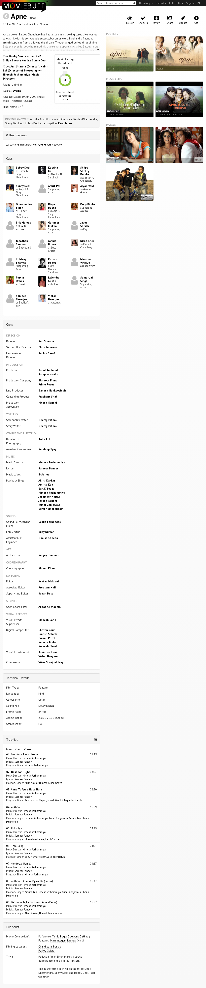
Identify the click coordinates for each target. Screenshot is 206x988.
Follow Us (175, 3)
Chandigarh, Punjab (49, 946)
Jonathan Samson (22, 242)
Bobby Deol (16, 56)
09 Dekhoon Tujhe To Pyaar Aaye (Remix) (31, 902)
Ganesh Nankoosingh (52, 390)
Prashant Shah (48, 396)
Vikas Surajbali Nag (51, 662)
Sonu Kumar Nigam (50, 509)
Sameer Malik (47, 642)
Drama (17, 90)
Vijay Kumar (46, 532)
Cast (9, 158)
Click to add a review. (46, 145)
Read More (65, 123)
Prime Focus (46, 384)
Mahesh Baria (47, 620)
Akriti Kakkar (46, 480)
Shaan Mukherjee (34, 839)
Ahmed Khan (46, 568)
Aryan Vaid (87, 186)
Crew (9, 324)
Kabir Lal (44, 439)
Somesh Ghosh (48, 646)
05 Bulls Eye (14, 828)
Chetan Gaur (46, 630)
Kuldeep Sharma (21, 260)
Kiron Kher (87, 241)
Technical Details (17, 678)
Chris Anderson (48, 347)
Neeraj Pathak (47, 420)
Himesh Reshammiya (51, 462)
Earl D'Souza (46, 488)
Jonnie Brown (52, 242)
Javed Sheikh (84, 224)
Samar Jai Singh (86, 279)
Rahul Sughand (48, 370)
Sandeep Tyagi (47, 449)
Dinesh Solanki (48, 634)
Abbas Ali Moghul (49, 607)
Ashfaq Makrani (48, 581)
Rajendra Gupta (54, 279)
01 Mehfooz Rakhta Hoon (22, 754)
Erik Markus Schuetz (23, 224)
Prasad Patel (46, 638)
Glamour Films (47, 380)
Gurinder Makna (53, 224)
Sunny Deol (39, 60)
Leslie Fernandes (49, 522)
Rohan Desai (46, 593)
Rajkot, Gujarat (46, 950)
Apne (19, 16)
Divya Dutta (52, 205)
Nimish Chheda (48, 538)
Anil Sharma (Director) (24, 66)
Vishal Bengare (48, 656)
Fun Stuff (13, 927)
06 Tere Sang (15, 846)
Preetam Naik (47, 587)
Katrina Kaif (33, 56)
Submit (160, 3)
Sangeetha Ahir (48, 374)
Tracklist (12, 739)
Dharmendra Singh (24, 205)
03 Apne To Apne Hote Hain (24, 789)
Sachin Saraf (46, 353)
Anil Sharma (46, 341)
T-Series (43, 474)
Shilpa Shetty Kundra (17, 60)
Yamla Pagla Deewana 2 (66, 936)
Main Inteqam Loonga (63, 940)
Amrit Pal (54, 186)
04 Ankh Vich (14, 807)
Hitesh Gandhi (47, 402)
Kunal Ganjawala (49, 504)
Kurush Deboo (52, 260)
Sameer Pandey (48, 468)
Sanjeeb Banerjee (21, 297)
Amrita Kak (45, 484)
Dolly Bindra (88, 204)
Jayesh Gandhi (47, 500)
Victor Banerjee (54, 297)
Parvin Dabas (20, 279)
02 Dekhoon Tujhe (18, 772)
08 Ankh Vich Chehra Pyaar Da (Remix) (29, 881)
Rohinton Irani (47, 652)
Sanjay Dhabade (48, 555)
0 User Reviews (16, 135)
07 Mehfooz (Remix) (18, 863)
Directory (145, 3)
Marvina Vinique (85, 260)
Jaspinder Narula (49, 496)
